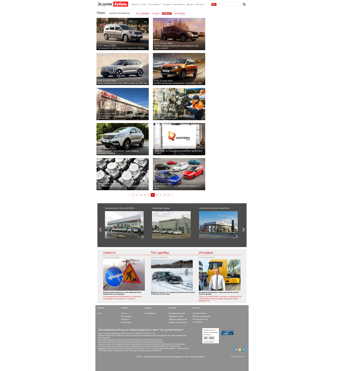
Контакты (197, 308)
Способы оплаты (199, 313)
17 (161, 195)
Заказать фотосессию (178, 322)
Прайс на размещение (178, 319)
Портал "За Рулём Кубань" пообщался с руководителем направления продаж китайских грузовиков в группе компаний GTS (220, 299)
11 (137, 195)
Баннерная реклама (177, 313)
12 (141, 195)
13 (145, 195)
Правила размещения (201, 316)
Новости (134, 4)
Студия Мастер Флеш (238, 356)
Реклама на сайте (176, 316)
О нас (99, 313)
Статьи (143, 4)
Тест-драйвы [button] (153, 4)
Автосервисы (179, 4)
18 (164, 195)
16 (157, 195)
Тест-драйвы (142, 13)
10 (133, 195)
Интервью (167, 4)
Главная (100, 308)
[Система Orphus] (210, 335)
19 (168, 195)
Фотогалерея (126, 322)
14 (149, 195)
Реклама (172, 308)
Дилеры (190, 4)
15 (153, 195)
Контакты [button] (200, 4)
